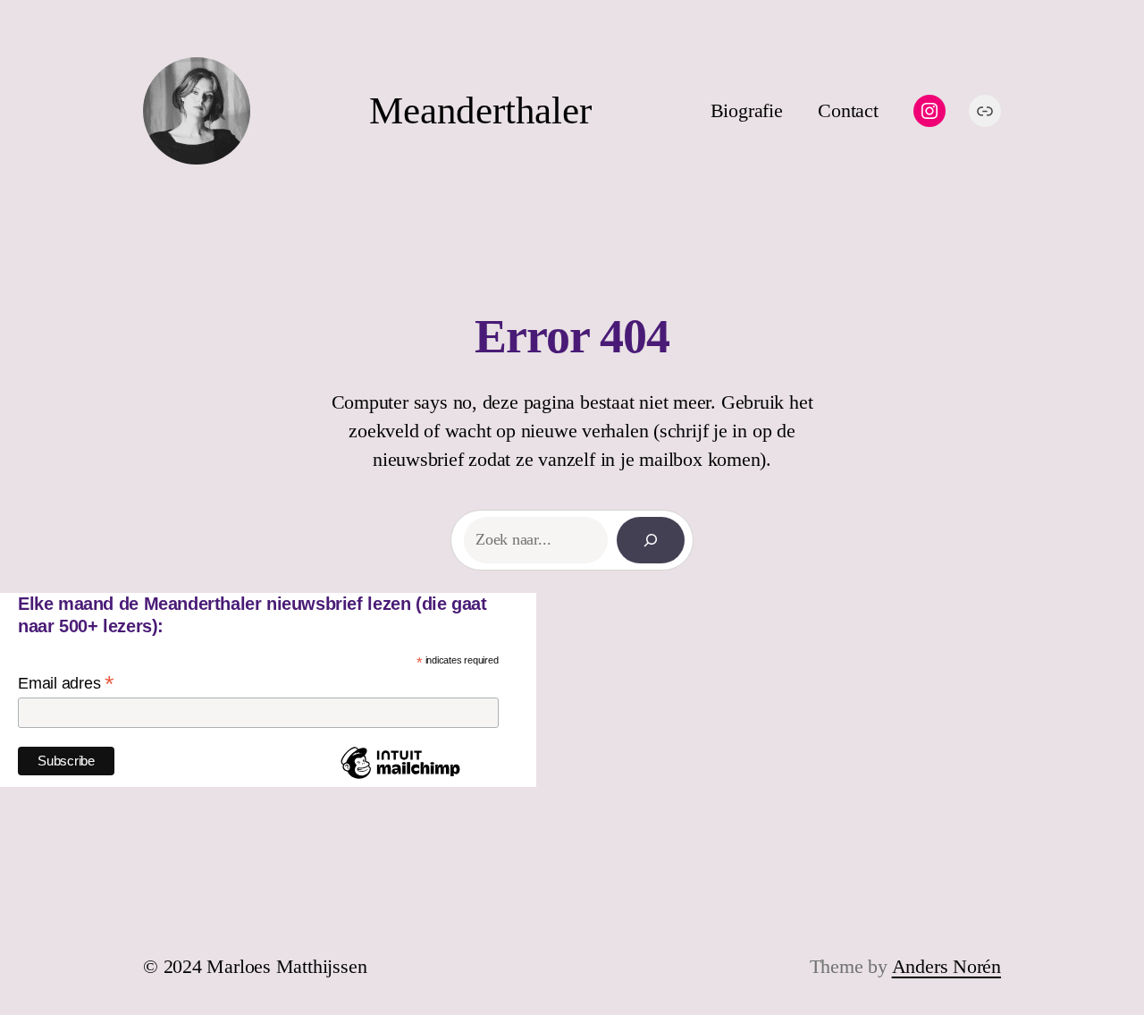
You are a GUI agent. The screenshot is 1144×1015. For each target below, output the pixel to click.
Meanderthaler (480, 110)
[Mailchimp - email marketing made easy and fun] (400, 778)
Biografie (747, 110)
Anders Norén (946, 966)
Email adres (66, 683)
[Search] (651, 540)
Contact (848, 110)
